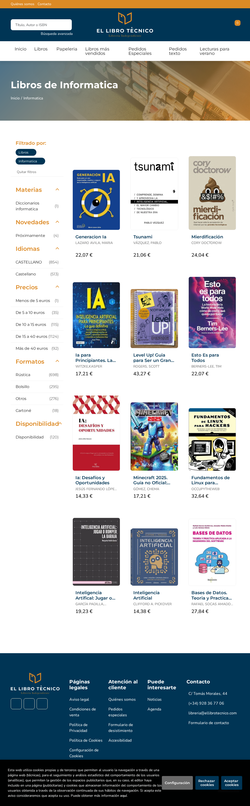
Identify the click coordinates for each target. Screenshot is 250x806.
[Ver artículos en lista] (231, 142)
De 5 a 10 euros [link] (37, 312)
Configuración (177, 783)
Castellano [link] (37, 274)
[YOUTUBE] (42, 703)
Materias (29, 189)
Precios (27, 287)
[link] (32, 152)
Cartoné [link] (37, 410)
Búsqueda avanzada (57, 33)
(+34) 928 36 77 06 (206, 703)
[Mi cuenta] (238, 25)
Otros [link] (37, 398)
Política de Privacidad (78, 727)
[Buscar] (64, 24)
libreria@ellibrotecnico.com (212, 713)
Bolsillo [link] (37, 386)
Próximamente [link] (37, 235)
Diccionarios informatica (37, 206)
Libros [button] (41, 49)
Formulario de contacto (208, 723)
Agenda (154, 709)
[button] (236, 25)
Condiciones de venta (82, 712)
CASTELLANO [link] (37, 262)
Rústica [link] (37, 374)
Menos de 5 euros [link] (37, 300)
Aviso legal (79, 699)
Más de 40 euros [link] (37, 348)
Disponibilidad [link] (37, 437)
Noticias (154, 699)
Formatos (30, 361)
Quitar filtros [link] (26, 172)
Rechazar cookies (207, 783)
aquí (123, 795)
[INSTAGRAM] (29, 703)
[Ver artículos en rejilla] (224, 142)
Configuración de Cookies (84, 753)
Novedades (32, 222)
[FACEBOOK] (16, 703)
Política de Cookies (86, 740)
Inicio (15, 98)
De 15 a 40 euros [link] (37, 336)
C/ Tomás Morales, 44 (207, 693)
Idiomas (28, 248)
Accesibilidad (120, 740)
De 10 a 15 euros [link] (37, 324)
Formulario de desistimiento (120, 727)
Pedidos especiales (117, 712)
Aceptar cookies (231, 783)
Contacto (44, 4)
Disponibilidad (37, 423)
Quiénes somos (22, 4)
